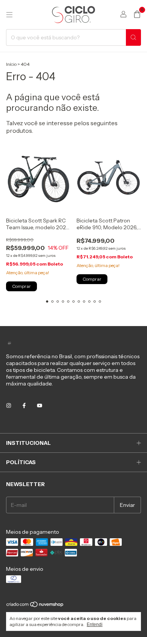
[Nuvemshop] (35, 606)
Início (11, 64)
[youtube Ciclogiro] (39, 405)
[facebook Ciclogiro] (24, 405)
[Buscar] (133, 37)
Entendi (95, 624)
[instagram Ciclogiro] (8, 405)
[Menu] (9, 14)
